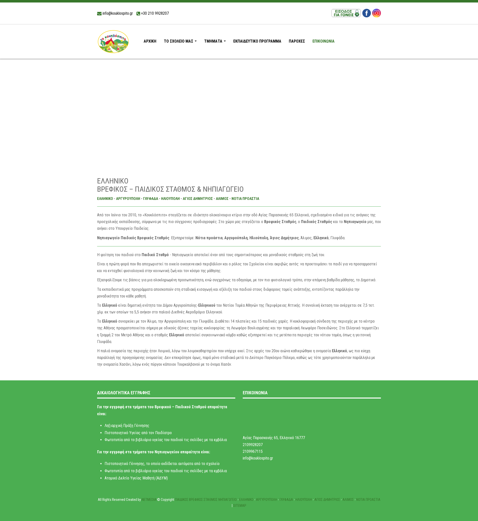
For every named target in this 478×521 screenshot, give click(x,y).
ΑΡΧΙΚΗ (150, 41)
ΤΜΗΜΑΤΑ (216, 42)
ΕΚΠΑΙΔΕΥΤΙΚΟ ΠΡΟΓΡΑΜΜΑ (257, 41)
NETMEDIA (149, 500)
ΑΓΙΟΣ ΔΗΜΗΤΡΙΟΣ (198, 198)
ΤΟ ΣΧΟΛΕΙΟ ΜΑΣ (181, 42)
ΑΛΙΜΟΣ (222, 198)
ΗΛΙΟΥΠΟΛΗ (170, 198)
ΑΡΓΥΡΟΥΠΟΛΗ (128, 198)
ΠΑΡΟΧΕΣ (297, 41)
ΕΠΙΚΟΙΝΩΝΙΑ (323, 41)
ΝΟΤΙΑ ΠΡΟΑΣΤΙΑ (245, 198)
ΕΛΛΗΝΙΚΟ (105, 198)
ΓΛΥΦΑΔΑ (150, 198)
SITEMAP (239, 506)
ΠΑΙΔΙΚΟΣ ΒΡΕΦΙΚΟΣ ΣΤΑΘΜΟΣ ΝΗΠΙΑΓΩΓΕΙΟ (206, 500)
